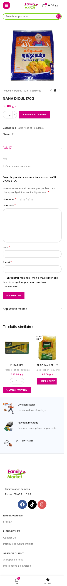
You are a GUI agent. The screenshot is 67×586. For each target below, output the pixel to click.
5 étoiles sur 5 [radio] (32, 199)
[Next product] (59, 90)
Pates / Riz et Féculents (27, 90)
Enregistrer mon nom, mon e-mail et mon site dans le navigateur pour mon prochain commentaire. (30, 282)
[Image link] (16, 473)
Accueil (7, 90)
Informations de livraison (17, 565)
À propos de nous (13, 559)
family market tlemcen (17, 488)
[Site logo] (31, 5)
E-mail (7, 262)
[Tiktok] (32, 504)
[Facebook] (22, 504)
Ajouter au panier (34, 114)
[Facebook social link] (13, 134)
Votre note (9, 199)
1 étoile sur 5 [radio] (21, 199)
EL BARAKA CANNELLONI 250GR (17, 367)
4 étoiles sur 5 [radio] (29, 199)
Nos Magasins (13, 515)
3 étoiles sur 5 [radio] (26, 199)
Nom (6, 247)
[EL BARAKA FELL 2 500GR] (47, 347)
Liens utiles (11, 531)
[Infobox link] (32, 408)
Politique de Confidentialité (18, 543)
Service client (13, 553)
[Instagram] (42, 504)
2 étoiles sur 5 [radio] (24, 199)
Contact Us (9, 537)
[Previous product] (51, 90)
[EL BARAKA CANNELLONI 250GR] (17, 347)
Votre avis (9, 205)
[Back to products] (55, 90)
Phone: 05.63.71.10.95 (18, 494)
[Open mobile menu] (6, 5)
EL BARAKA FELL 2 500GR (47, 367)
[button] (17, 390)
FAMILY (7, 521)
